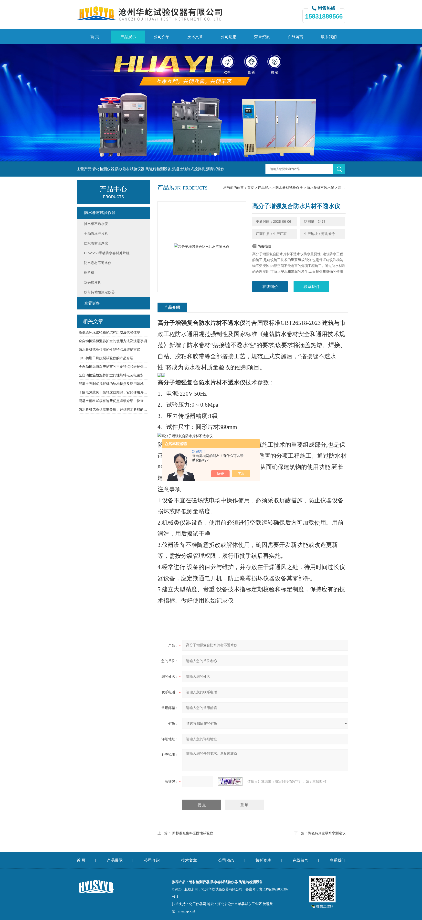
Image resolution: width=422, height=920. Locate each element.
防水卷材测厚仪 (96, 243)
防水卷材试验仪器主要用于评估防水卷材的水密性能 (113, 409)
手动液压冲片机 (96, 233)
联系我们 (329, 37)
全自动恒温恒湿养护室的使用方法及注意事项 (113, 341)
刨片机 (89, 273)
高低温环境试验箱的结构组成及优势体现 (109, 332)
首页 (250, 188)
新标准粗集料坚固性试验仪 (192, 833)
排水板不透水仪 (96, 224)
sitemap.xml (186, 911)
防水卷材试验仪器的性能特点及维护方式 (109, 349)
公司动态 (228, 37)
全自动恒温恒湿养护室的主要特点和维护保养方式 (113, 367)
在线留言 (295, 37)
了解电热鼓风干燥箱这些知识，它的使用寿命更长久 (113, 392)
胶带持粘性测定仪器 (99, 292)
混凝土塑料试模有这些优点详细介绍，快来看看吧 (113, 401)
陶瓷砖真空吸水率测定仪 (327, 833)
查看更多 (92, 303)
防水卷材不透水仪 (320, 188)
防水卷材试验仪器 (289, 188)
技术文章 (195, 37)
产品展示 (128, 37)
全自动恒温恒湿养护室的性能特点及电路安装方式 (113, 375)
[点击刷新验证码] (230, 781)
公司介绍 (161, 37)
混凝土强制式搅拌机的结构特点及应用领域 (111, 384)
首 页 (94, 37)
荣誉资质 (262, 37)
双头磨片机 (92, 282)
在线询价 (270, 287)
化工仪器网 (197, 904)
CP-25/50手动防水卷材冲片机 (106, 253)
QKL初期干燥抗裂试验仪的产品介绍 (106, 358)
